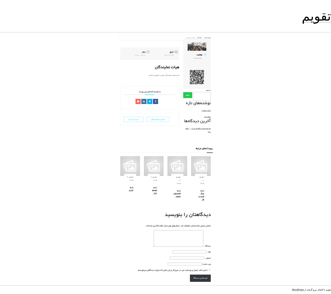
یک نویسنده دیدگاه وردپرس (201, 129)
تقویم (316, 16)
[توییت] (149, 101)
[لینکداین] (143, 101)
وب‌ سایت (206, 264)
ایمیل (208, 258)
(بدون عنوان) (206, 111)
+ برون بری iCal (133, 119)
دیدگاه (207, 246)
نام (209, 252)
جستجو (208, 90)
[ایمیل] (138, 101)
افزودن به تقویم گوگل (158, 119)
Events (199, 38)
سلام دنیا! (207, 117)
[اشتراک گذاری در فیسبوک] (155, 101)
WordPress (298, 289)
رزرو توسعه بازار (154, 190)
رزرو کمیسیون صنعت (177, 194)
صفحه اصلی (207, 38)
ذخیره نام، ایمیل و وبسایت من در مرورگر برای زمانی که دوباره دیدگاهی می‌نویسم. (172, 270)
